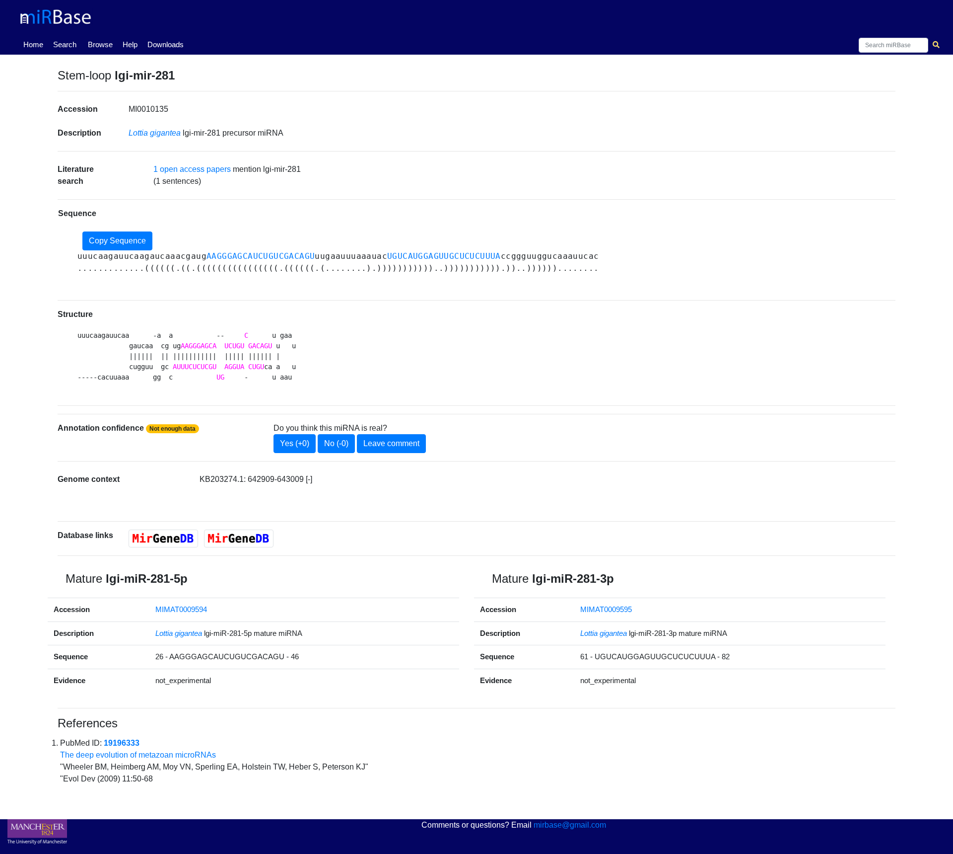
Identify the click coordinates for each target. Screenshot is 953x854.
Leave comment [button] (391, 443)
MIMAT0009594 (181, 609)
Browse (100, 44)
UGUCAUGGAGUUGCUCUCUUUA (444, 256)
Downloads (165, 44)
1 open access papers (192, 169)
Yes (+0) (294, 443)
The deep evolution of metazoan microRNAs (138, 755)
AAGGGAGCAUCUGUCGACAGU (260, 256)
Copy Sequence (117, 240)
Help (130, 44)
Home (35, 44)
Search (64, 44)
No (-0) (336, 443)
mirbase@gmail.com (570, 825)
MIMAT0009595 (606, 609)
